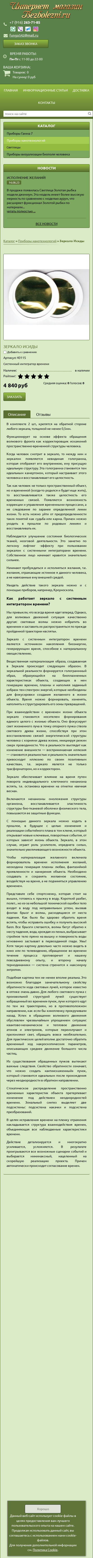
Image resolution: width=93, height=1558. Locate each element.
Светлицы (14, 147)
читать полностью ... (21, 211)
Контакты (46, 103)
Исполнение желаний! (26, 177)
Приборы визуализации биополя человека (38, 154)
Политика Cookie (45, 1550)
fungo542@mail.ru (23, 35)
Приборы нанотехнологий (26, 140)
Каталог (9, 241)
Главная (11, 90)
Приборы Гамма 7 (20, 133)
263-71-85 (24, 22)
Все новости (47, 224)
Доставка (81, 90)
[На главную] (46, 10)
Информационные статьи (45, 90)
